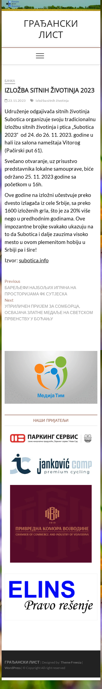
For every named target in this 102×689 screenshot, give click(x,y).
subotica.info (34, 260)
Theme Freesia (71, 662)
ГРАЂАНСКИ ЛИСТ (51, 29)
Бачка (10, 81)
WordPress (13, 668)
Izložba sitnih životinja (52, 100)
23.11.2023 (17, 100)
